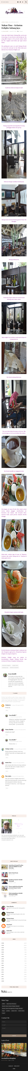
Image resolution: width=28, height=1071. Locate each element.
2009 (14, 981)
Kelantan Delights (13, 22)
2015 (14, 967)
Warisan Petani (10, 912)
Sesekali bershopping (8, 1058)
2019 (14, 958)
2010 (14, 978)
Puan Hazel (9, 924)
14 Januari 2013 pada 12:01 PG (16, 741)
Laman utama (4, 22)
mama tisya (8, 762)
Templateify (17, 1066)
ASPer (3, 1003)
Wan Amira (8, 776)
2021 (14, 954)
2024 (14, 947)
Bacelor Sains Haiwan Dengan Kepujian (10, 1006)
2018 (14, 961)
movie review (21, 1010)
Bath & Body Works (13, 873)
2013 (14, 972)
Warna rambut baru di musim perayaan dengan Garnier (16, 887)
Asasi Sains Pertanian (11, 1003)
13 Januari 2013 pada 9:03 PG (18, 776)
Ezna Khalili (12, 674)
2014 (14, 970)
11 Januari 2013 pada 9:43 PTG (17, 705)
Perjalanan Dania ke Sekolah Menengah (15, 880)
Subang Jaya (5, 667)
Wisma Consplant (14, 667)
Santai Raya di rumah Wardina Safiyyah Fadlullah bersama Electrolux (16, 867)
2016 (14, 965)
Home (14, 1068)
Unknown (8, 705)
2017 (14, 963)
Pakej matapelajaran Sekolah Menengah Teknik (15, 894)
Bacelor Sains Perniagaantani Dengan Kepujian (12, 1008)
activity (8, 1010)
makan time (15, 665)
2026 (14, 943)
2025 (14, 945)
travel (3, 1013)
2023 (14, 949)
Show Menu (6, 2)
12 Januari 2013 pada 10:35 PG (20, 749)
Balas (7, 710)
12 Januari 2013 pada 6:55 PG (20, 729)
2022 (14, 952)
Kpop (3, 1010)
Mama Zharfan (9, 729)
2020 (14, 956)
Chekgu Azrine (9, 749)
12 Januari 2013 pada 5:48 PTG (18, 762)
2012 (14, 974)
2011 (14, 976)
